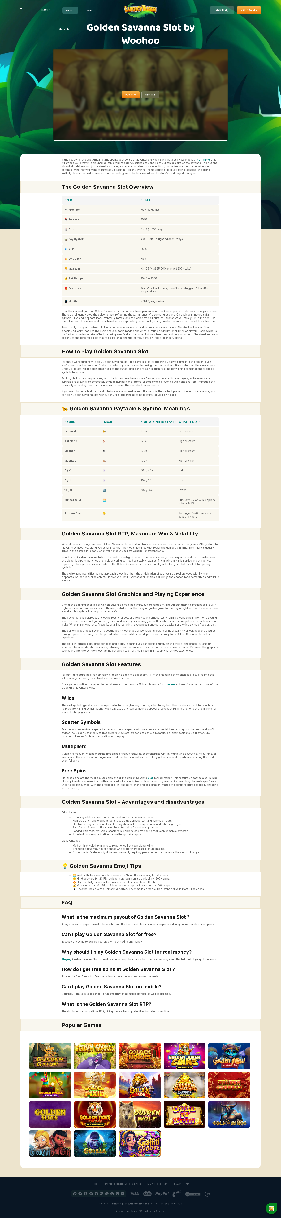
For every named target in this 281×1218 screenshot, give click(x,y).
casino (170, 684)
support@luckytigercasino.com (130, 1204)
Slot (150, 777)
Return (63, 28)
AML (188, 1184)
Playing (66, 959)
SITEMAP (163, 1184)
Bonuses (44, 10)
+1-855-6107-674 (171, 1204)
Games (70, 10)
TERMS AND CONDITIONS (114, 1184)
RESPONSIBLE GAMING (143, 1184)
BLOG (94, 1184)
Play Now (130, 94)
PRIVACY (177, 1184)
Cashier (90, 10)
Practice (150, 94)
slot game (203, 159)
